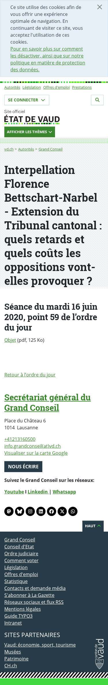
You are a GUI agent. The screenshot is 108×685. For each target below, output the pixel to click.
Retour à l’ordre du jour (30, 375)
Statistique (16, 581)
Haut (90, 525)
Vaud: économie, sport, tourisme (40, 645)
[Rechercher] (97, 100)
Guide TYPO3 (18, 616)
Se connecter (23, 100)
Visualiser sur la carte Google (36, 453)
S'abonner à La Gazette (29, 595)
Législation (31, 87)
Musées (12, 652)
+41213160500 (19, 439)
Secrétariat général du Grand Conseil (47, 402)
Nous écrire (23, 466)
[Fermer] (100, 7)
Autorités (12, 87)
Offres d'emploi (56, 87)
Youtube (14, 492)
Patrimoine (16, 659)
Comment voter (21, 560)
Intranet (13, 623)
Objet (10, 340)
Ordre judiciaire (21, 553)
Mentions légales (22, 609)
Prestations (82, 87)
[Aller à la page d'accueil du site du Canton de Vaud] (54, 117)
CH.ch (10, 665)
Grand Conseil (50, 149)
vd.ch (9, 149)
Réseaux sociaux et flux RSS (34, 602)
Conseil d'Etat (19, 546)
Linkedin (38, 492)
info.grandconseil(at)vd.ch (32, 446)
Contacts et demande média (35, 588)
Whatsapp (64, 492)
